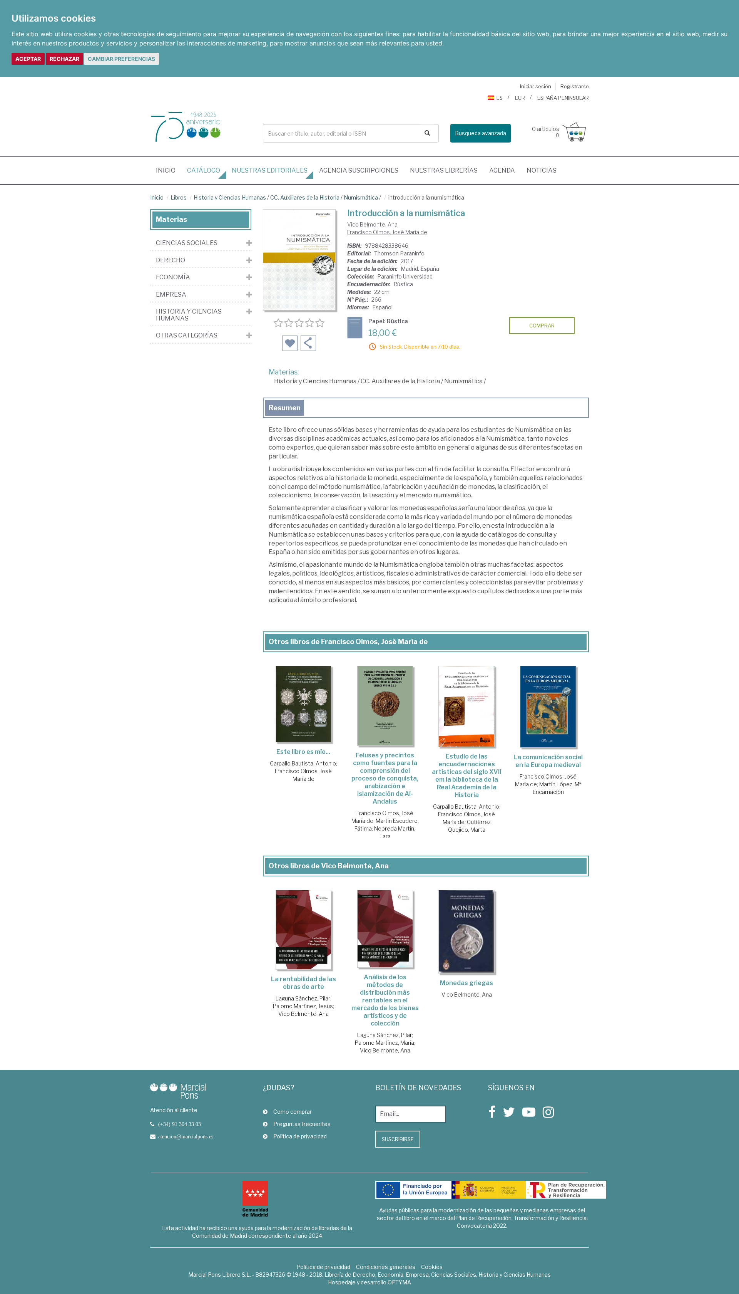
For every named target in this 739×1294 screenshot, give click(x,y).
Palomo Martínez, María (384, 1042)
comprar (542, 325)
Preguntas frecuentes (302, 1124)
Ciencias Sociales (186, 243)
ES (500, 98)
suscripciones (358, 170)
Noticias (542, 170)
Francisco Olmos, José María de (387, 232)
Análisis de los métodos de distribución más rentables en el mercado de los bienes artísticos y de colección (385, 1000)
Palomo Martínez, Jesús (303, 1006)
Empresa (171, 294)
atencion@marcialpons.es (185, 1136)
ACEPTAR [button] (28, 58)
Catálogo (203, 170)
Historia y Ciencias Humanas (230, 197)
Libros (179, 197)
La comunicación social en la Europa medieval (548, 761)
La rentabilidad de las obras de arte (303, 982)
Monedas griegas (466, 983)
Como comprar (292, 1111)
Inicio (168, 170)
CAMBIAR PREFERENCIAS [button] (121, 58)
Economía (173, 277)
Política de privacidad (300, 1136)
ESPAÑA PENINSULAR (563, 98)
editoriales (270, 170)
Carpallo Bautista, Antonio (303, 763)
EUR (520, 98)
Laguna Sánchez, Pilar (303, 998)
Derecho (170, 260)
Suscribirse (398, 1139)
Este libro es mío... (303, 751)
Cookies (432, 1267)
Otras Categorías (186, 335)
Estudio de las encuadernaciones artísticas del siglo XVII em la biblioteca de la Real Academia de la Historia (466, 776)
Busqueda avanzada (480, 133)
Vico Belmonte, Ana (372, 224)
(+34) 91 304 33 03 (179, 1124)
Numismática (361, 197)
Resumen (285, 408)
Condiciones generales (385, 1267)
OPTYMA (399, 1282)
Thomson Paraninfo (399, 253)
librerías (444, 170)
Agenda (502, 170)
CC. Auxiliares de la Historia (304, 197)
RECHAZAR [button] (64, 58)
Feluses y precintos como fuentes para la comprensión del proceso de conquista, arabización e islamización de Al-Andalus (384, 778)
